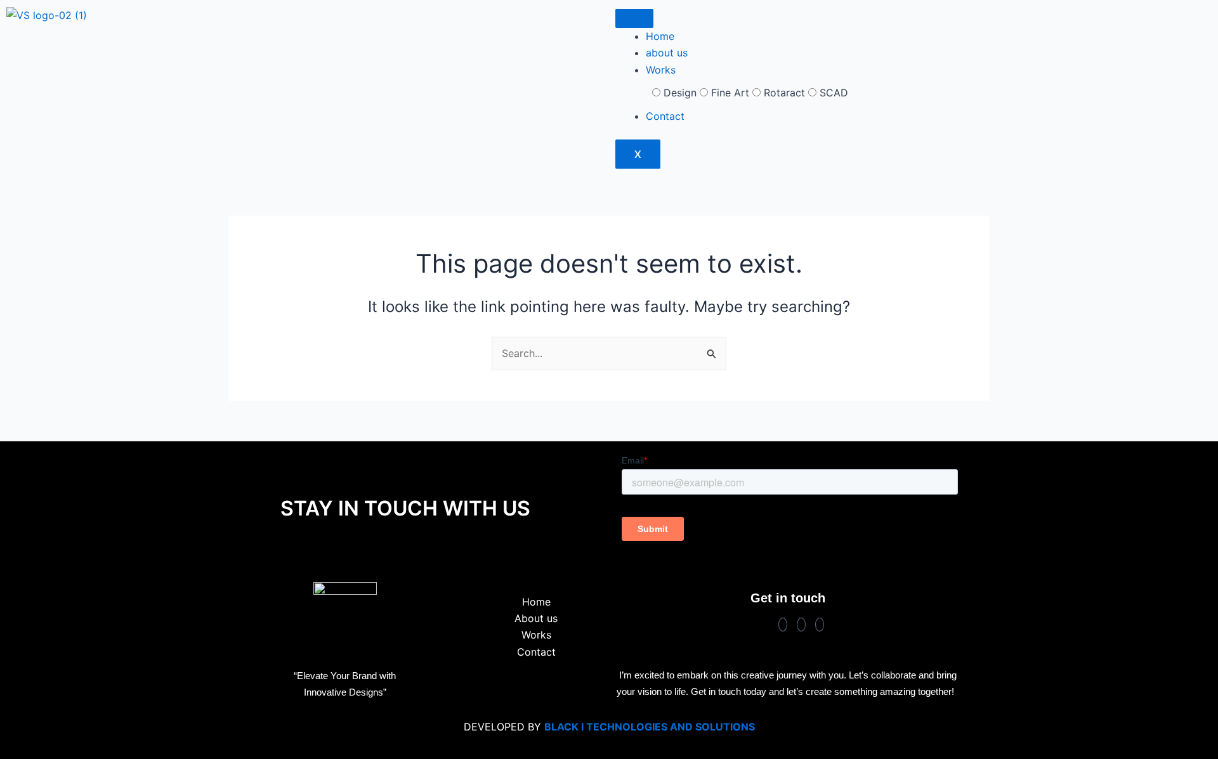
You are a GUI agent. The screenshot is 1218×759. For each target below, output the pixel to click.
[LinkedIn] (819, 625)
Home (660, 36)
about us (667, 52)
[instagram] (801, 625)
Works (661, 69)
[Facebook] (782, 625)
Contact (665, 116)
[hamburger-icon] (634, 18)
